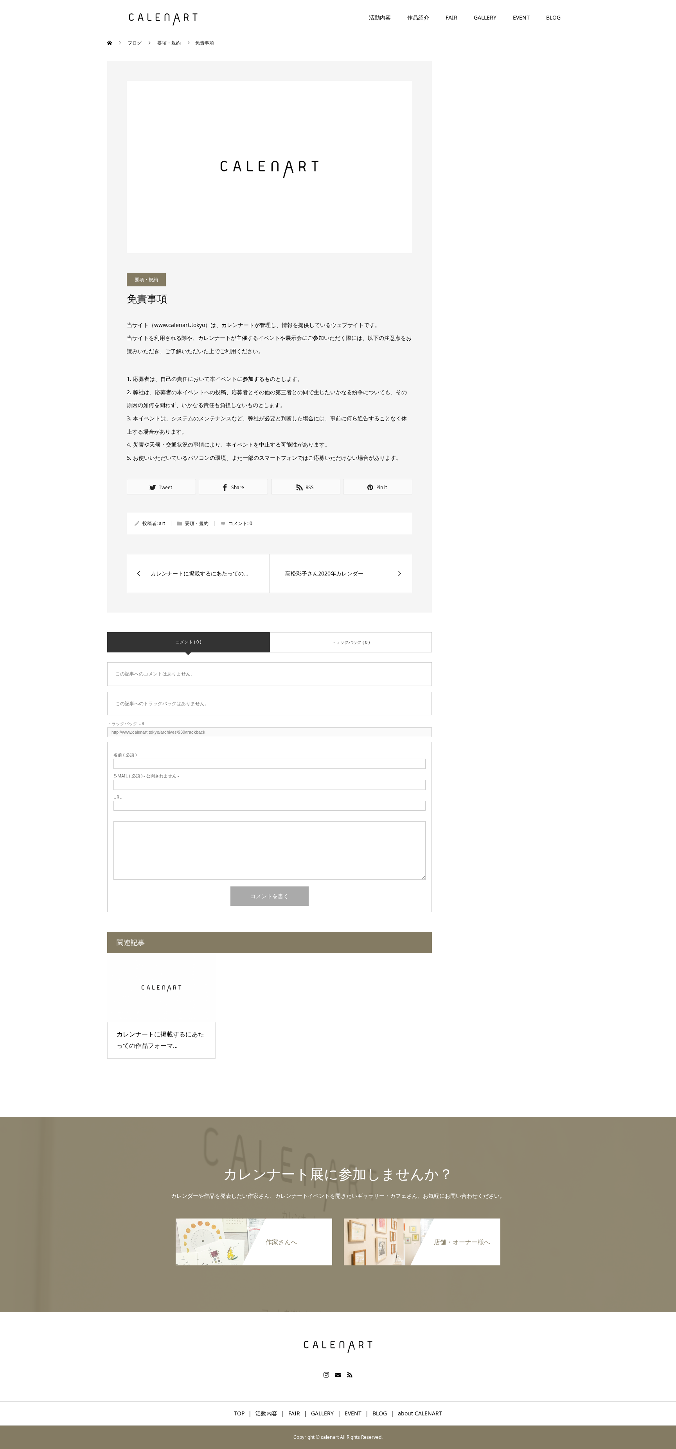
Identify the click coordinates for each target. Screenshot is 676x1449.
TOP (239, 1413)
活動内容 (380, 17)
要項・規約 (146, 279)
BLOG (553, 17)
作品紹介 (418, 17)
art (162, 523)
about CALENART (420, 1413)
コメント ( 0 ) (188, 642)
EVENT (521, 17)
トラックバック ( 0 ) (350, 642)
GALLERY (485, 17)
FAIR (451, 17)
